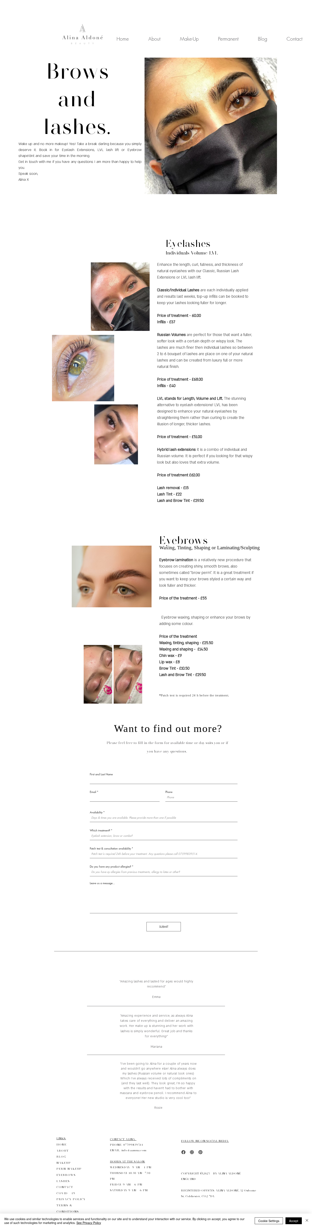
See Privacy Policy (88, 1223)
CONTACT (65, 1187)
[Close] (306, 1221)
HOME (61, 1144)
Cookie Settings (268, 1221)
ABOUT (62, 1150)
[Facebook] (183, 1152)
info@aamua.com (134, 1150)
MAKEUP (63, 1162)
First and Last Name (101, 774)
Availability (96, 812)
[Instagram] (192, 1152)
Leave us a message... (102, 883)
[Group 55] (200, 1152)
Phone (168, 791)
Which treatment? (100, 830)
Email (93, 791)
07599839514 (133, 1144)
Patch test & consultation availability (110, 848)
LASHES (63, 1181)
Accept (293, 1221)
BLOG (61, 1156)
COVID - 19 (66, 1193)
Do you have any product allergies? (110, 866)
